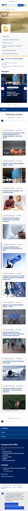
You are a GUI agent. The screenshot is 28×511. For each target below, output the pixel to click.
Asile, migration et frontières (9, 9)
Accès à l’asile (5, 36)
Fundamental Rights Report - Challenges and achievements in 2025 (12, 248)
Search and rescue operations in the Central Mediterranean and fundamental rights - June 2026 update (13, 135)
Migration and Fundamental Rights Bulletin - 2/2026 (13, 93)
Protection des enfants (7, 42)
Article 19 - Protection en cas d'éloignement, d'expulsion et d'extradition (13, 67)
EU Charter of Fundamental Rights (14, 58)
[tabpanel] (14, 88)
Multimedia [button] (5, 428)
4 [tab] (18, 104)
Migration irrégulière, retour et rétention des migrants (12, 46)
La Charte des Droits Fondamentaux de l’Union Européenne (13, 454)
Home (2, 9)
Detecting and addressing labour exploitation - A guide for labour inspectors (12, 390)
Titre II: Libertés (4, 64)
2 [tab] (12, 104)
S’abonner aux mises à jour (8, 460)
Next (25, 88)
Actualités (4, 458)
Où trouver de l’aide (6, 456)
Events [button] (4, 436)
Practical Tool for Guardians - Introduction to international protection (11, 219)
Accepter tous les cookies (11, 504)
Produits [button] (4, 109)
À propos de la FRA (6, 451)
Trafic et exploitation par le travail (10, 53)
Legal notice (9, 487)
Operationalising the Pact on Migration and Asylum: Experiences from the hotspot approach (13, 333)
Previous (2, 88)
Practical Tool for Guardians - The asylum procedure (13, 191)
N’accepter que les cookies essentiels (14, 507)
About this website (4, 487)
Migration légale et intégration (9, 50)
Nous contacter (4, 474)
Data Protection (19, 487)
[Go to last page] (26, 121)
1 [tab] (9, 104)
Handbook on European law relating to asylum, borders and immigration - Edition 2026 (14, 277)
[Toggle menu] (25, 5)
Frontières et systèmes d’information (10, 39)
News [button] (3, 432)
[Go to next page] (24, 121)
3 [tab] (15, 104)
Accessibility (3, 488)
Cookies (14, 487)
